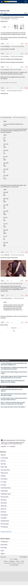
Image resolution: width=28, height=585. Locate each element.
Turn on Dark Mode (14, 565)
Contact (17, 561)
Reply (2, 43)
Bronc (6, 283)
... (11, 43)
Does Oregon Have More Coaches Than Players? (13, 407)
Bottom (5, 13)
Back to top (3, 557)
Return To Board (4, 324)
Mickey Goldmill (8, 298)
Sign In (2, 550)
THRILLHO (7, 255)
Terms (22, 561)
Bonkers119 (7, 18)
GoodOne (7, 56)
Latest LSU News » (5, 360)
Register (3, 553)
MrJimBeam (7, 46)
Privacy (5, 561)
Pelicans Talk (4, 10)
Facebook (3, 446)
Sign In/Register (23, 557)
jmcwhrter (7, 69)
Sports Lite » (4, 386)
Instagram (12, 446)
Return (1, 13)
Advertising (11, 561)
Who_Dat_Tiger (8, 117)
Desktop (15, 559)
